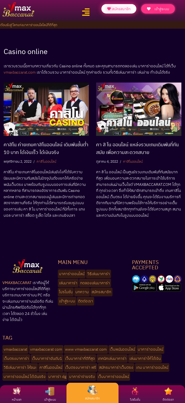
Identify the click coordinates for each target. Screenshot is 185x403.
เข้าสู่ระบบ (50, 399)
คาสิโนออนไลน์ (46, 161)
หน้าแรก (16, 399)
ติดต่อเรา (168, 399)
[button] (85, 12)
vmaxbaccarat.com (20, 72)
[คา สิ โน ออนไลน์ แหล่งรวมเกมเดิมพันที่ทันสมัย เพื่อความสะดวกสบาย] (138, 109)
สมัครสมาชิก (92, 398)
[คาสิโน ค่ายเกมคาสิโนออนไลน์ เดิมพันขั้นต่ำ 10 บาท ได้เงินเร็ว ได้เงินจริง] (46, 109)
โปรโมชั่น (135, 399)
